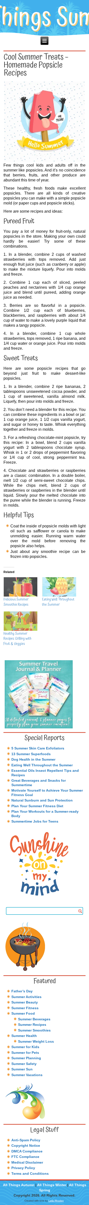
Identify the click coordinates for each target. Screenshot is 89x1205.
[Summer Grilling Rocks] (45, 946)
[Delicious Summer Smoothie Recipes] (20, 587)
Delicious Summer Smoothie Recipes (15, 602)
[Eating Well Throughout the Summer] (59, 587)
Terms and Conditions (30, 1174)
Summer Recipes (32, 1025)
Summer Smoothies (34, 1030)
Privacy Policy (23, 1168)
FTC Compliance (25, 1157)
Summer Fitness (25, 1008)
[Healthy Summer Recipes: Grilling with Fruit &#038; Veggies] (20, 621)
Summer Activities (26, 997)
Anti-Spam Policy (25, 1140)
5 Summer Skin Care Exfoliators (37, 748)
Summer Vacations (27, 1075)
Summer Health (24, 1036)
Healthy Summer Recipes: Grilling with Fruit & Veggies (17, 639)
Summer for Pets (25, 1053)
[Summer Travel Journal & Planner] (45, 694)
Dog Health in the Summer (33, 759)
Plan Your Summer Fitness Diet (37, 806)
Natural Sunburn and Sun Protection (42, 800)
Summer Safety (24, 1064)
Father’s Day (22, 991)
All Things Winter (51, 1185)
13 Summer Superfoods (31, 754)
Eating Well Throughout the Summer (58, 602)
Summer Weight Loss (36, 1041)
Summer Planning (26, 1058)
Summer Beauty (24, 1002)
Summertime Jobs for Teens (34, 821)
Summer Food (23, 1013)
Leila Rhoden (56, 1200)
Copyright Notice (25, 1146)
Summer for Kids (25, 1047)
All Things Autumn (18, 1185)
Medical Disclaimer (27, 1162)
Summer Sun (22, 1069)
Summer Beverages (34, 1019)
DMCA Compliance (27, 1151)
